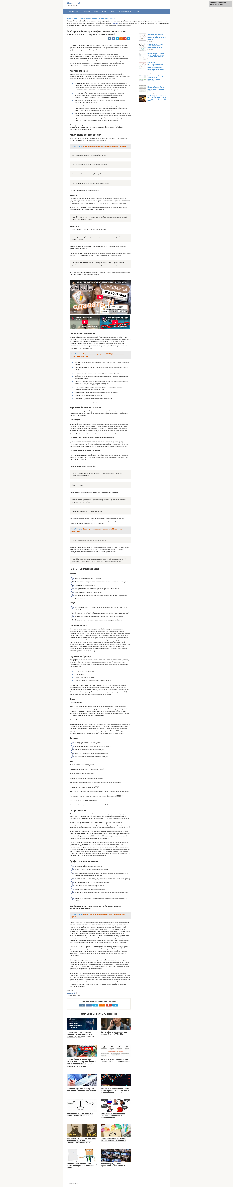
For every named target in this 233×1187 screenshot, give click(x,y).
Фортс (104, 11)
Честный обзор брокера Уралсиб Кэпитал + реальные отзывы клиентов (155, 78)
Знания (96, 11)
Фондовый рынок (125, 11)
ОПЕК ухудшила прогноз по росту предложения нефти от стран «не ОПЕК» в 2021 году (156, 98)
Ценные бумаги (74, 11)
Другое (136, 11)
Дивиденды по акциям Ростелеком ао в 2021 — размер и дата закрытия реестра (155, 88)
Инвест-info (74, 3)
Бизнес (112, 11)
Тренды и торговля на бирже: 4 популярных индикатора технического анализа (156, 36)
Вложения (86, 11)
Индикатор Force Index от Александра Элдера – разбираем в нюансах (156, 45)
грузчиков (114, 23)
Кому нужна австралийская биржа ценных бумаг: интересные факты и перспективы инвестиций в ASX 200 (156, 67)
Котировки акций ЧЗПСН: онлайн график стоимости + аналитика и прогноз (156, 55)
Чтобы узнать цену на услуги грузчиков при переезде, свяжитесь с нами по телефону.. (91, 18)
